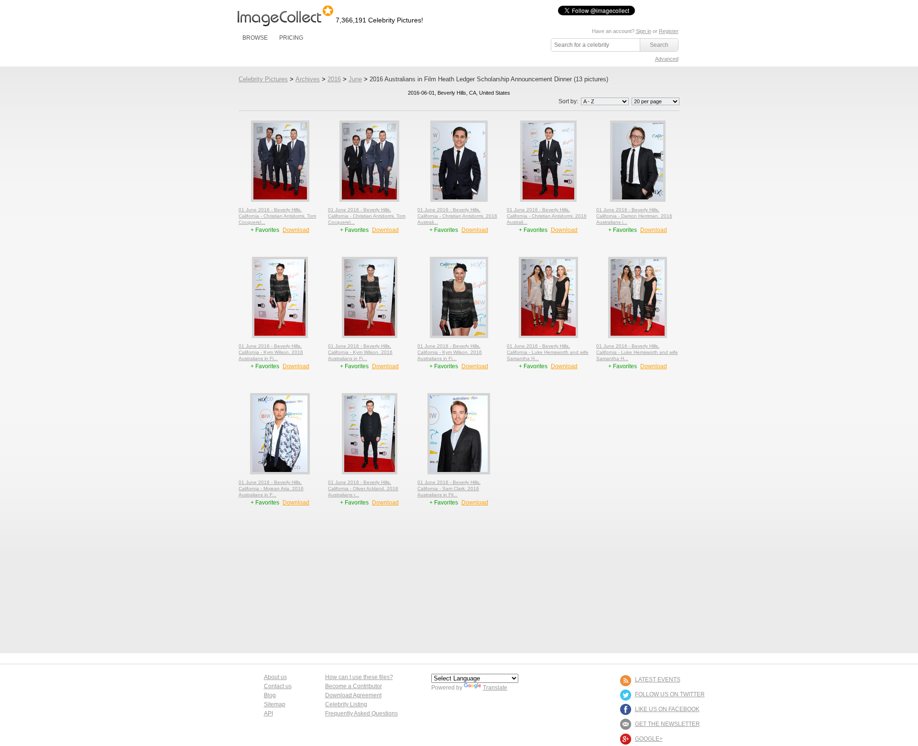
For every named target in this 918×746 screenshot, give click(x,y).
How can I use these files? (359, 677)
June (355, 79)
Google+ (649, 738)
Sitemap (274, 704)
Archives (307, 79)
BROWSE (255, 37)
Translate (495, 687)
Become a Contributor (353, 686)
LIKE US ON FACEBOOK (667, 709)
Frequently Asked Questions (361, 713)
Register (668, 31)
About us (275, 677)
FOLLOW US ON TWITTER (670, 694)
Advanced (666, 59)
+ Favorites (266, 230)
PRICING (291, 37)
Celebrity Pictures (263, 79)
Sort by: (568, 101)
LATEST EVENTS (657, 679)
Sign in (643, 31)
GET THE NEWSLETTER (667, 724)
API (268, 713)
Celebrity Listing (346, 704)
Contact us (278, 686)
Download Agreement (353, 695)
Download (296, 230)
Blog (270, 695)
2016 (334, 79)
